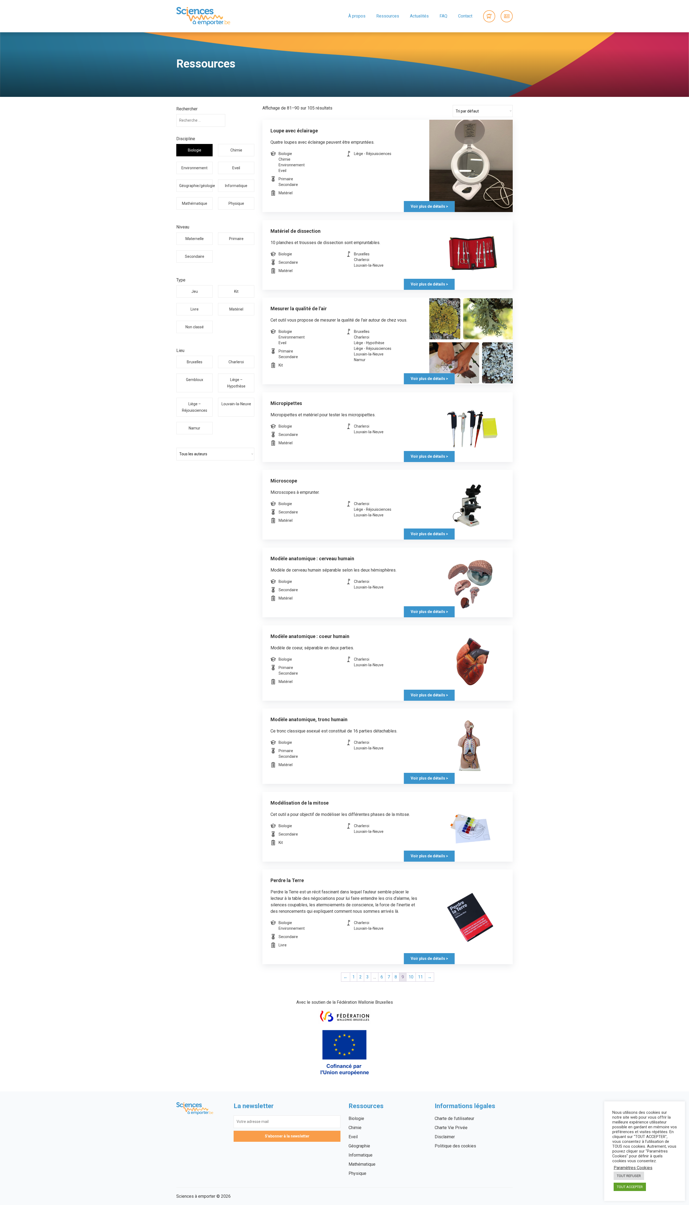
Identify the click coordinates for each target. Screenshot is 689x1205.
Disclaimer (445, 1136)
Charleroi (236, 362)
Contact (465, 16)
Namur (194, 428)
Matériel (236, 309)
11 (420, 976)
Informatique (236, 186)
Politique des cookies (455, 1145)
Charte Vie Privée (451, 1127)
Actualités (419, 16)
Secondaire (194, 256)
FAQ (443, 16)
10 (411, 976)
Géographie (359, 1145)
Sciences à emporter (203, 16)
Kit (236, 291)
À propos (356, 16)
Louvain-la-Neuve (236, 404)
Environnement (194, 168)
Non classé (194, 327)
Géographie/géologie (195, 186)
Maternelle (194, 239)
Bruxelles (194, 362)
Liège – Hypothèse (236, 383)
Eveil (236, 168)
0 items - (489, 16)
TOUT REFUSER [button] (629, 1176)
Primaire (236, 239)
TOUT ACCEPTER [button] (630, 1187)
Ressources (387, 16)
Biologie (194, 150)
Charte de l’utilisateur (454, 1118)
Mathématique (194, 203)
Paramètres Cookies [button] (633, 1167)
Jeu (194, 291)
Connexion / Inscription (507, 16)
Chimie (236, 150)
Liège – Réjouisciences (194, 407)
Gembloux (194, 380)
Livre (195, 309)
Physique (236, 203)
